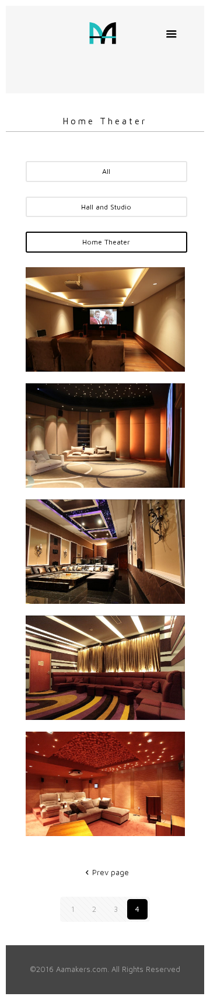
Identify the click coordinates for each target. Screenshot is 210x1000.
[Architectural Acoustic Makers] (105, 32)
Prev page (110, 872)
